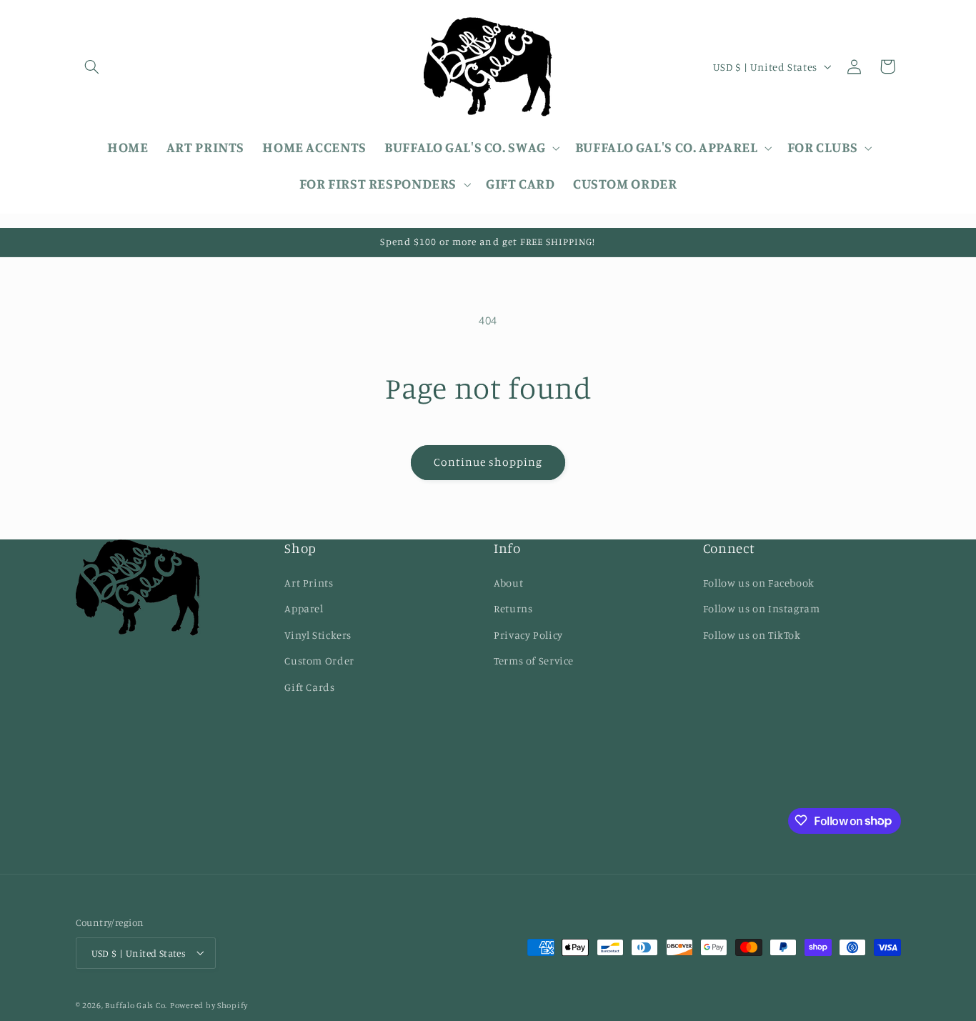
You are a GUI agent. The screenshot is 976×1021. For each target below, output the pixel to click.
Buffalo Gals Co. (136, 1005)
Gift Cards (309, 686)
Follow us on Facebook (759, 582)
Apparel (303, 608)
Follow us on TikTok (752, 634)
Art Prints (308, 582)
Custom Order (319, 660)
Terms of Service (534, 660)
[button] (92, 66)
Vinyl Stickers (318, 634)
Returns (513, 608)
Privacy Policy (528, 634)
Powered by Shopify (209, 1005)
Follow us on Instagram (761, 608)
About (508, 582)
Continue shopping (488, 462)
